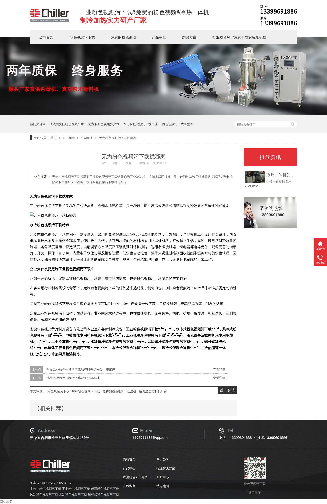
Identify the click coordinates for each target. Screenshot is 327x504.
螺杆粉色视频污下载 (86, 391)
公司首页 (46, 37)
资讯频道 (69, 137)
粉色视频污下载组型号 (177, 124)
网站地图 (6, 501)
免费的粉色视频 (123, 37)
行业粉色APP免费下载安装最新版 (239, 37)
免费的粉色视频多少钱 (103, 124)
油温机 (131, 391)
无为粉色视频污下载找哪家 (117, 137)
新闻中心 (162, 477)
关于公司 (162, 459)
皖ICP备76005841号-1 (58, 482)
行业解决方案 (165, 468)
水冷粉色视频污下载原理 (140, 124)
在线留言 (129, 486)
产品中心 (159, 37)
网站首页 (129, 459)
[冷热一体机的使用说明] (255, 177)
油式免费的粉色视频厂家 (67, 124)
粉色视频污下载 (82, 37)
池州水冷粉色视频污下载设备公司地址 (72, 377)
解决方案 (189, 37)
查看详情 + (220, 369)
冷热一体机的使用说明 (280, 174)
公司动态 (87, 137)
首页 (54, 137)
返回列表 (228, 390)
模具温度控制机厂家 (153, 391)
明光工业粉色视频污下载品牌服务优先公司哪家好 (80, 369)
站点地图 (162, 486)
